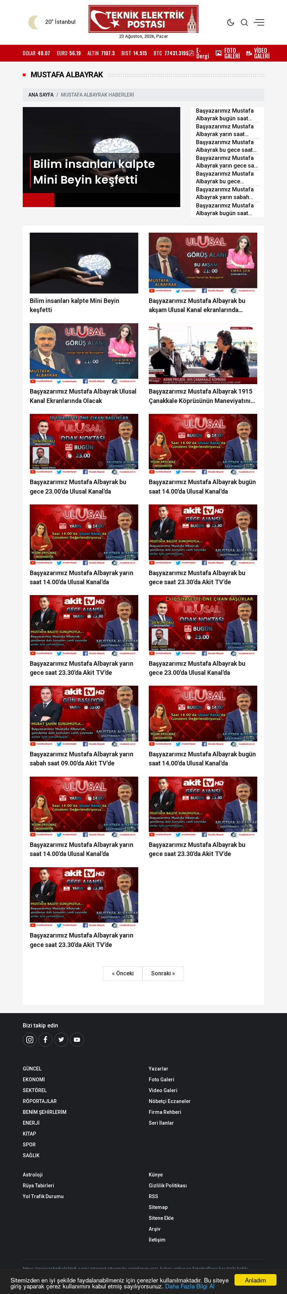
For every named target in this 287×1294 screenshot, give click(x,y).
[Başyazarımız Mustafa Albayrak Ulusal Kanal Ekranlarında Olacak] (84, 353)
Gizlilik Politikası (168, 1185)
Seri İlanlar (161, 1123)
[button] (38, 200)
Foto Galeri (161, 1079)
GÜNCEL (32, 1069)
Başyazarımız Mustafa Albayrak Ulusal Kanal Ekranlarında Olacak (83, 396)
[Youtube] (77, 1040)
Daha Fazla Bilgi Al (190, 1285)
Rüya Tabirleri (38, 1185)
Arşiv (154, 1229)
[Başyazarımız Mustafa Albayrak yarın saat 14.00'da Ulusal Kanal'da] (84, 534)
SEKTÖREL (35, 1090)
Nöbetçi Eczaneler (170, 1101)
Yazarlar (158, 1069)
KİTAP (29, 1134)
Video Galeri (163, 1090)
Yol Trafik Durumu (43, 1196)
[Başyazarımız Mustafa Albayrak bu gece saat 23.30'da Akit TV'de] (203, 534)
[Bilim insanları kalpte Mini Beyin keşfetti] (101, 149)
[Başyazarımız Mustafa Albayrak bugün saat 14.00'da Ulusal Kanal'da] (203, 444)
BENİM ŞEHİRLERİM (44, 1112)
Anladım (255, 1279)
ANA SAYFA (41, 95)
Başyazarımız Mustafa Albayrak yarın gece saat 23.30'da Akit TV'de (227, 162)
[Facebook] (45, 1040)
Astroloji (33, 1175)
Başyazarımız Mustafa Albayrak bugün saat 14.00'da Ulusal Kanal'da (227, 114)
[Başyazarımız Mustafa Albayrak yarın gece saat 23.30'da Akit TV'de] (84, 625)
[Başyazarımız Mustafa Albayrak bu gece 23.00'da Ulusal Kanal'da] (84, 444)
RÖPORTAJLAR (40, 1101)
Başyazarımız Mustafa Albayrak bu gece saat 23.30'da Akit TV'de (225, 146)
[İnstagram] (30, 1040)
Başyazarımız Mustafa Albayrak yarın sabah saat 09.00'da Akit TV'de (226, 193)
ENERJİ (31, 1123)
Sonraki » (163, 973)
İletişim (157, 1240)
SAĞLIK (31, 1155)
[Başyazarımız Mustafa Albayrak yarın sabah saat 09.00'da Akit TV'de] (84, 716)
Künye (156, 1175)
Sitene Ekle (161, 1218)
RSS (153, 1196)
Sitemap (158, 1207)
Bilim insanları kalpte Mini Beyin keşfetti (74, 305)
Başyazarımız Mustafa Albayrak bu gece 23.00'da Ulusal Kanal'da (227, 177)
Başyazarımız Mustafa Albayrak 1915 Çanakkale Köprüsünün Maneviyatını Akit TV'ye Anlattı (200, 396)
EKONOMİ (34, 1079)
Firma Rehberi (165, 1112)
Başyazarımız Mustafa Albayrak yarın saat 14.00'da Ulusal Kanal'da (227, 130)
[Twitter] (61, 1040)
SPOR (29, 1144)
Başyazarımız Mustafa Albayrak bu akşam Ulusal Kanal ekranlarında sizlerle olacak (197, 306)
